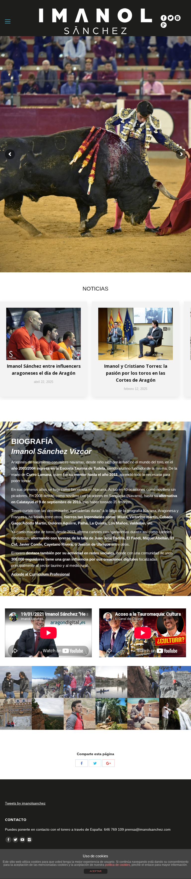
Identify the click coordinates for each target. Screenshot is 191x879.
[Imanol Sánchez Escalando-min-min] (143, 682)
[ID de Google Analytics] (164, 25)
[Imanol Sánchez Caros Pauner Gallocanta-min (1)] (16, 682)
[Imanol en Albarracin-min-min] (80, 714)
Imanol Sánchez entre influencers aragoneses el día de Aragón (44, 369)
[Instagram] (178, 18)
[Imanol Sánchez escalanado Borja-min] (175, 682)
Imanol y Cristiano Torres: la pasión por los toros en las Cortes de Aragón (135, 373)
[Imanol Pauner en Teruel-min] (16, 714)
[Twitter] (171, 18)
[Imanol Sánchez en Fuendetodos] (143, 714)
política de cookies (117, 865)
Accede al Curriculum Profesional (40, 574)
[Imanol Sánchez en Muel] (111, 714)
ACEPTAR (95, 871)
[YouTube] (22, 840)
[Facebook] (164, 18)
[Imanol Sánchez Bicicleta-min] (80, 682)
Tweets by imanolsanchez (25, 803)
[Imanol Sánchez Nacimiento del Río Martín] (175, 714)
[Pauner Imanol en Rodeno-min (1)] (48, 714)
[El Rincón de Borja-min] (48, 682)
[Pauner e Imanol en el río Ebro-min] (111, 682)
